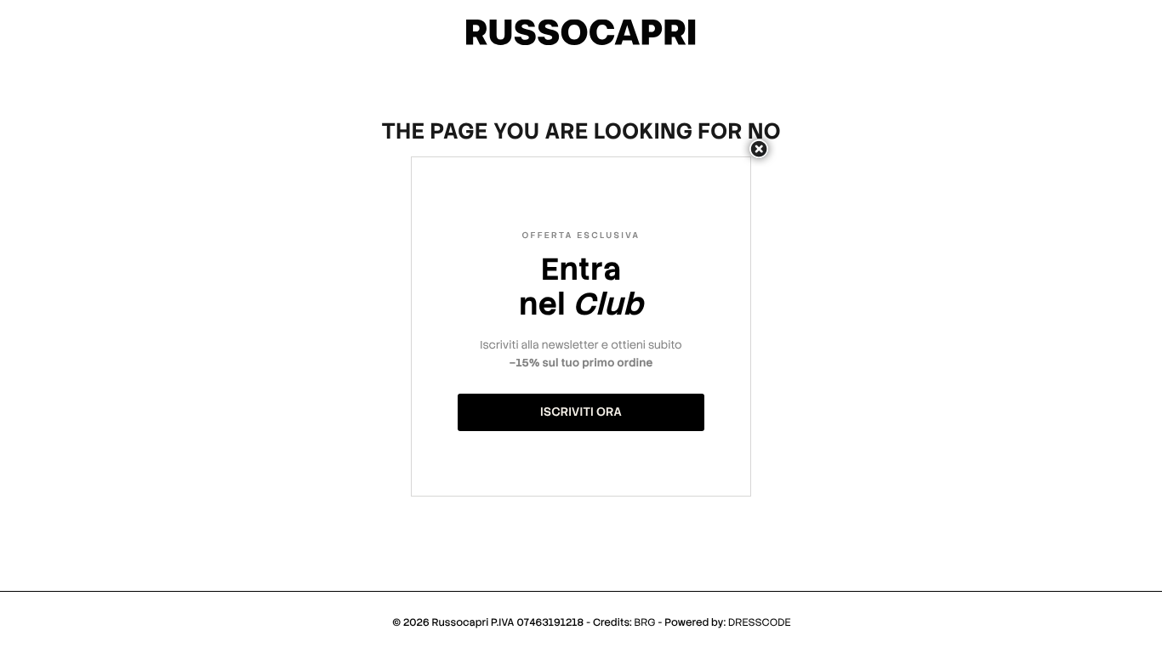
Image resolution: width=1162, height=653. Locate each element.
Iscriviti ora (581, 412)
